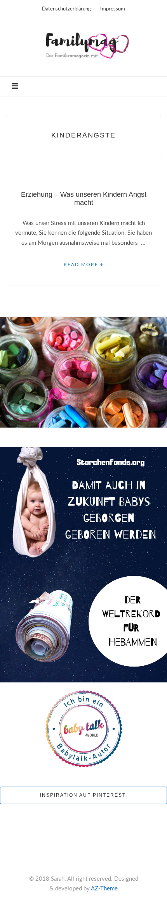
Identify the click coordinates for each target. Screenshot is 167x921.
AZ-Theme (104, 889)
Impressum (112, 9)
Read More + (84, 264)
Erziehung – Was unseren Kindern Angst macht (83, 198)
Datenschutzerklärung (66, 9)
